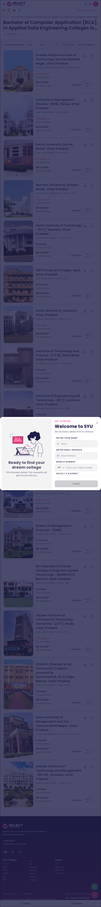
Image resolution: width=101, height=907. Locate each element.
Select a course (66, 473)
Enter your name (66, 438)
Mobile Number (65, 461)
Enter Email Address (69, 450)
